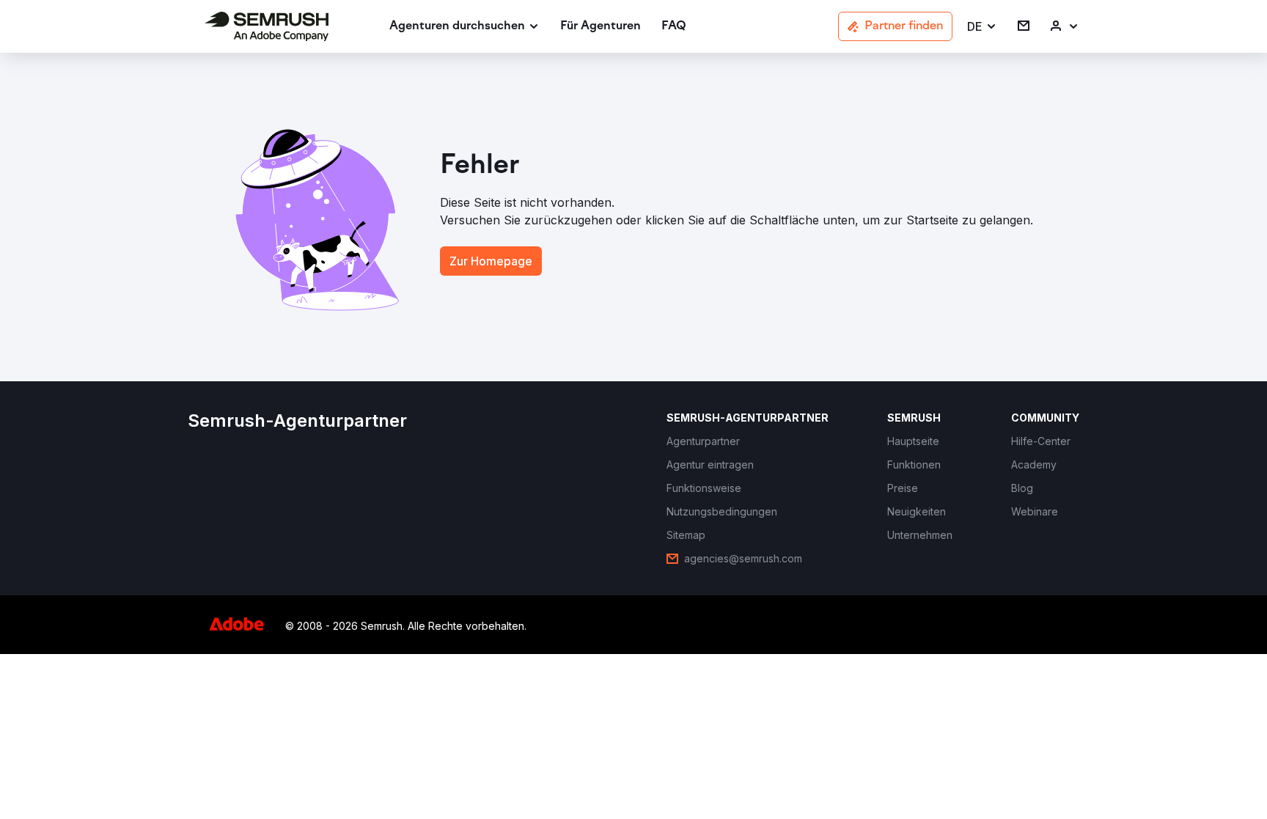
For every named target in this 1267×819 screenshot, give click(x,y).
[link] (600, 27)
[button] (982, 26)
